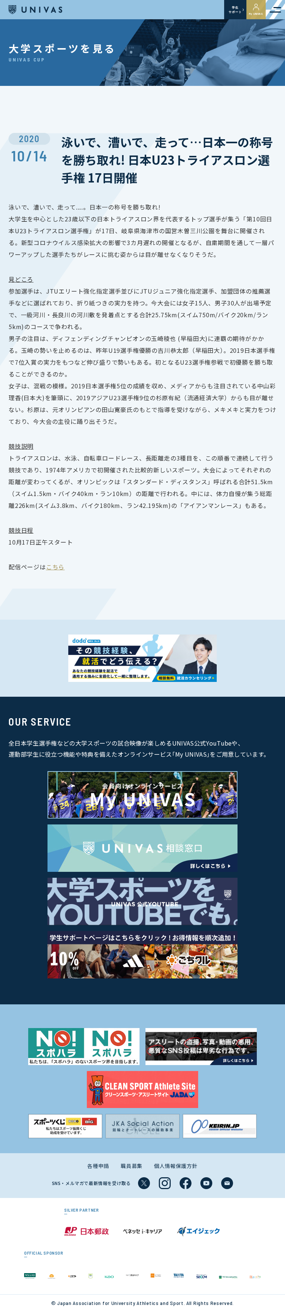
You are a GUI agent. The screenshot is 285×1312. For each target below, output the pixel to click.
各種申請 (98, 1165)
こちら (55, 566)
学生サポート (235, 10)
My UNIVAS (256, 14)
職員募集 (131, 1165)
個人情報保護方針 (176, 1165)
